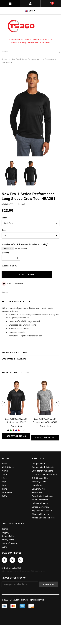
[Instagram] (20, 560)
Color (4, 218)
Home (4, 59)
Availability (7, 204)
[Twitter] (12, 560)
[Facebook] (4, 560)
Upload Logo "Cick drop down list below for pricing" (25, 244)
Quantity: (5, 253)
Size (4, 230)
